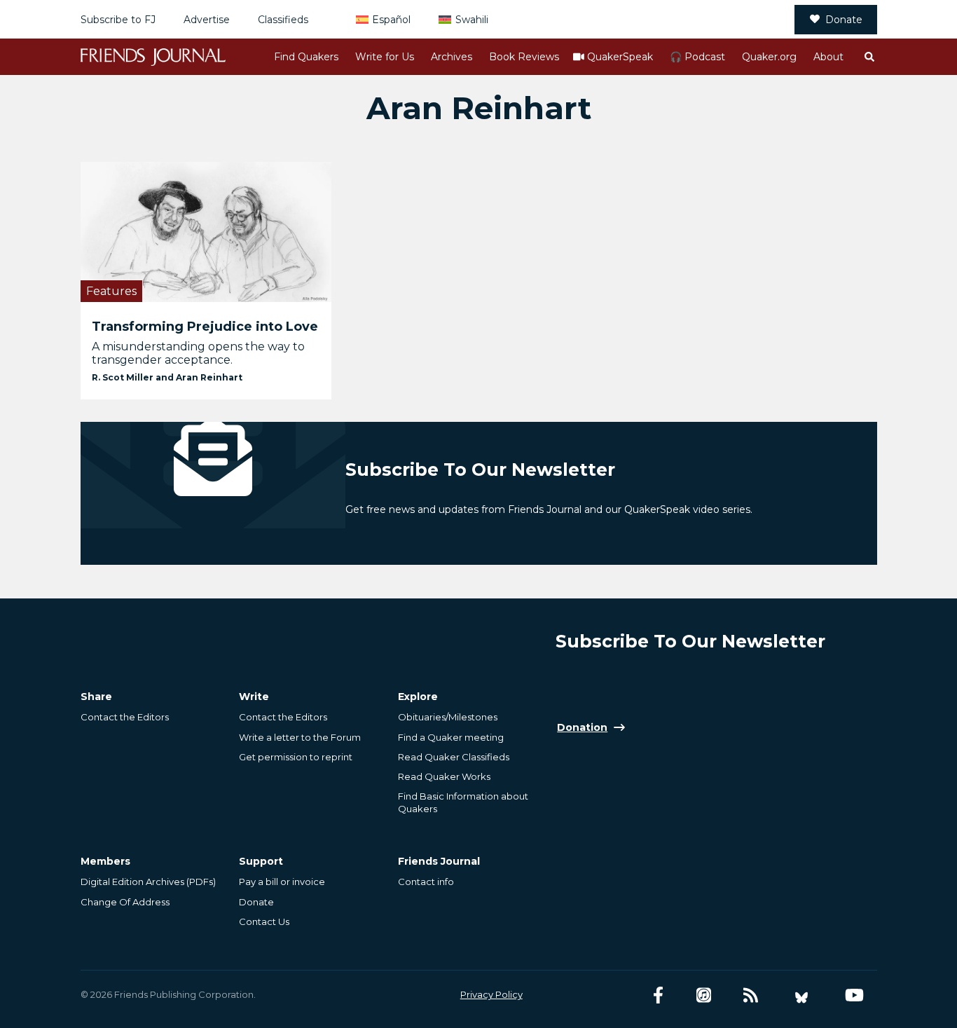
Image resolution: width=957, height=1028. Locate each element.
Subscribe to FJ (118, 20)
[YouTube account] (854, 995)
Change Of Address (125, 901)
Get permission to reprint (295, 756)
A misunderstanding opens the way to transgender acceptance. (198, 353)
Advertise (207, 20)
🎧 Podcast (697, 57)
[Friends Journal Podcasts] (703, 995)
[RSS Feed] (750, 995)
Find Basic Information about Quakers (463, 802)
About (828, 57)
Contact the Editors (125, 716)
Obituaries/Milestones (447, 716)
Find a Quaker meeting (451, 737)
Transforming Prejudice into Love (205, 326)
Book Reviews (524, 57)
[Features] (206, 231)
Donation (582, 727)
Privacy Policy (491, 994)
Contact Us (264, 921)
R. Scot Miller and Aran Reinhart (167, 377)
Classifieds (283, 20)
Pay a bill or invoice (282, 881)
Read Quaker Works (444, 776)
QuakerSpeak (620, 57)
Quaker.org (769, 57)
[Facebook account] (658, 995)
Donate (843, 19)
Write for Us (384, 57)
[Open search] (868, 57)
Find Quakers (306, 57)
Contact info (426, 881)
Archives (451, 57)
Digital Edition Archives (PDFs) (148, 881)
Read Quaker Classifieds (453, 756)
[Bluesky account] (801, 995)
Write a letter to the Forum (300, 737)
